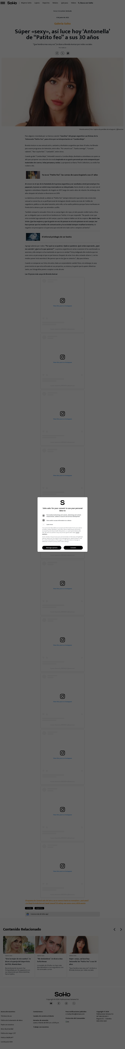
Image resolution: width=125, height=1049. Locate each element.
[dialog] (63, 524)
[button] (62, 524)
